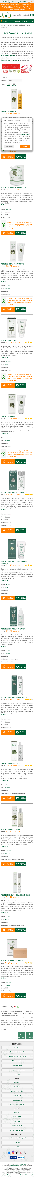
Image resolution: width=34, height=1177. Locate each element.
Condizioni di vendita (17, 1091)
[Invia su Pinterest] (15, 1006)
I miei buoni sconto (17, 1126)
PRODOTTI (19, 21)
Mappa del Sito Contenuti (26, 1175)
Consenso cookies (17, 1065)
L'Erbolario (22, 25)
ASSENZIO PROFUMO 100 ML (11, 763)
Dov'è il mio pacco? (17, 1100)
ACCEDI (13, 1)
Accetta (25, 146)
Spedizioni (17, 1082)
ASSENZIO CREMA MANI (9, 340)
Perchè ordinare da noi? (17, 1052)
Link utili (17, 1074)
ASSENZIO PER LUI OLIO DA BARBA (13, 629)
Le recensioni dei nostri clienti (17, 1056)
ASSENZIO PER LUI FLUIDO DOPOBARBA (14, 493)
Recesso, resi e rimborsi (17, 1104)
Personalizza (9, 146)
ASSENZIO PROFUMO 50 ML (10, 829)
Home (3, 25)
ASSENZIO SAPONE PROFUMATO (12, 961)
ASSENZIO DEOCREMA (8, 416)
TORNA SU (29, 1037)
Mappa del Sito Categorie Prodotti (10, 1175)
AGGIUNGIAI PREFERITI (22, 157)
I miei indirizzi (17, 1117)
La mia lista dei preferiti (17, 1130)
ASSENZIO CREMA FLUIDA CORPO (12, 264)
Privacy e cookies (17, 1061)
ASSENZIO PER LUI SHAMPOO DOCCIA (14, 698)
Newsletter (17, 1147)
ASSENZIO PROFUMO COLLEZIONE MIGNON (16, 895)
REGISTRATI (23, 1)
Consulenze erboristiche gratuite (17, 1138)
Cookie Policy (25, 135)
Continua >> (4, 205)
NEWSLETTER (28, 21)
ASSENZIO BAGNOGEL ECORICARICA (13, 188)
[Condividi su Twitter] (12, 1006)
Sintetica (8, 85)
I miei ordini (17, 1121)
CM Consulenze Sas (20, 1164)
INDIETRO (21, 1037)
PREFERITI (5, 1)
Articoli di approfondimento (10, 60)
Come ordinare (17, 1095)
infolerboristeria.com (16, 1165)
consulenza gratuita (8, 56)
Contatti (17, 1142)
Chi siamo (17, 1047)
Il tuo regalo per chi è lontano (17, 1070)
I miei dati (17, 1112)
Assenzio (7, 212)
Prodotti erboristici (12, 25)
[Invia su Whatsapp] (18, 1006)
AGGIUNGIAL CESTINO (10, 157)
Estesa (14, 85)
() (32, 2)
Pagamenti (17, 1086)
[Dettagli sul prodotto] (17, 110)
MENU (4, 21)
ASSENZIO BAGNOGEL (8, 111)
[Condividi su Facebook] (8, 1006)
